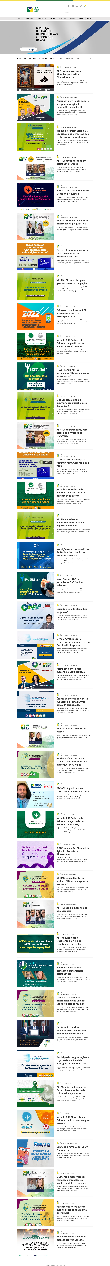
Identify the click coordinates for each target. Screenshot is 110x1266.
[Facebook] (64, 6)
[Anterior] (9, 38)
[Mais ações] (90, 67)
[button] (30, 18)
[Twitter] (80, 6)
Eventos (59, 58)
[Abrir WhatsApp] (106, 1262)
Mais (77, 58)
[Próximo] (101, 38)
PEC (25, 58)
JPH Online (32, 58)
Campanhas (69, 58)
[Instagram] (68, 6)
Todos (19, 58)
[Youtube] (72, 6)
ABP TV (52, 58)
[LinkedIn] (76, 6)
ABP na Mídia (43, 58)
